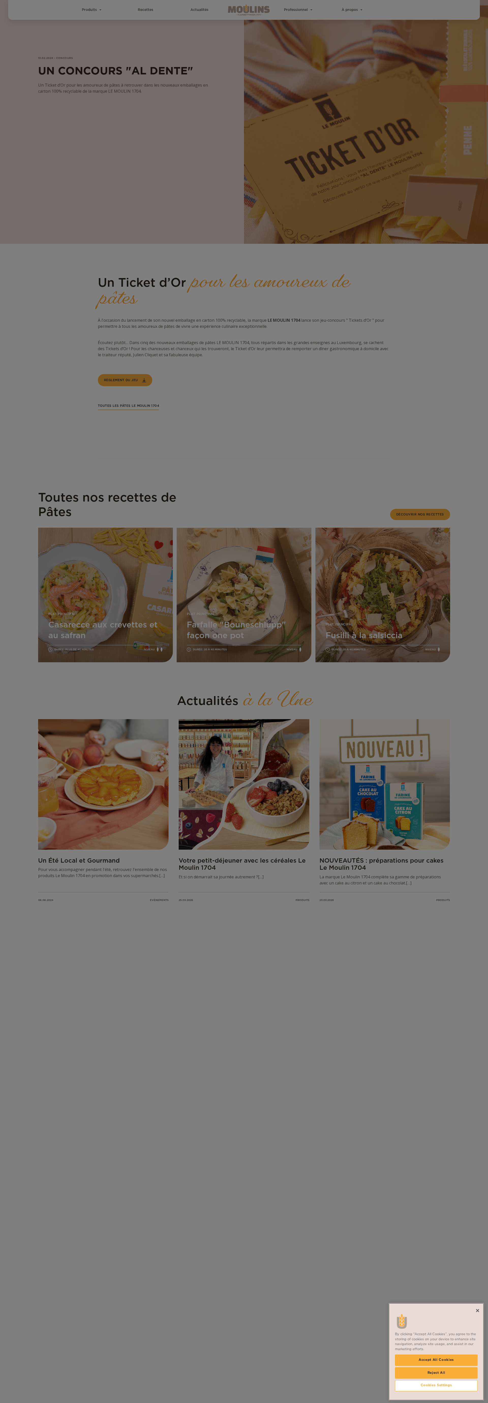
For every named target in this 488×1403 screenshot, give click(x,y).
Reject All (436, 1372)
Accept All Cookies (436, 1360)
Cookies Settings (436, 1385)
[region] (436, 1351)
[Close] (477, 1310)
